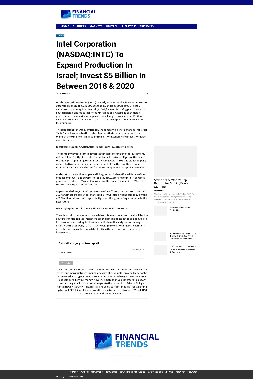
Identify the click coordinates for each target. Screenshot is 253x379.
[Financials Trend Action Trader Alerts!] (160, 211)
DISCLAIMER (192, 372)
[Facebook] (58, 2)
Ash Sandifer (64, 93)
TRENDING (146, 26)
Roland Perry (159, 190)
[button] (194, 26)
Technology (60, 35)
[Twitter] (71, 2)
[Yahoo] (75, 2)
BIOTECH (112, 26)
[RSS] (67, 2)
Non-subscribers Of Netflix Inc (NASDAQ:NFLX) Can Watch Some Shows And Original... (183, 236)
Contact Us (73, 372)
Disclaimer (180, 372)
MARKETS (96, 26)
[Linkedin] (62, 2)
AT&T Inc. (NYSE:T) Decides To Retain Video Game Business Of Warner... (182, 249)
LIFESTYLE (129, 26)
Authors (85, 372)
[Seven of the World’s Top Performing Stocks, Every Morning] (175, 161)
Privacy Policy (97, 372)
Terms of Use (111, 372)
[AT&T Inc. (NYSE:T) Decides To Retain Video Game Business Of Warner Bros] (160, 250)
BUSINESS (79, 26)
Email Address (65, 252)
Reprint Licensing (155, 372)
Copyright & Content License (132, 372)
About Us (169, 372)
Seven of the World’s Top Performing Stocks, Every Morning (171, 183)
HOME (65, 26)
